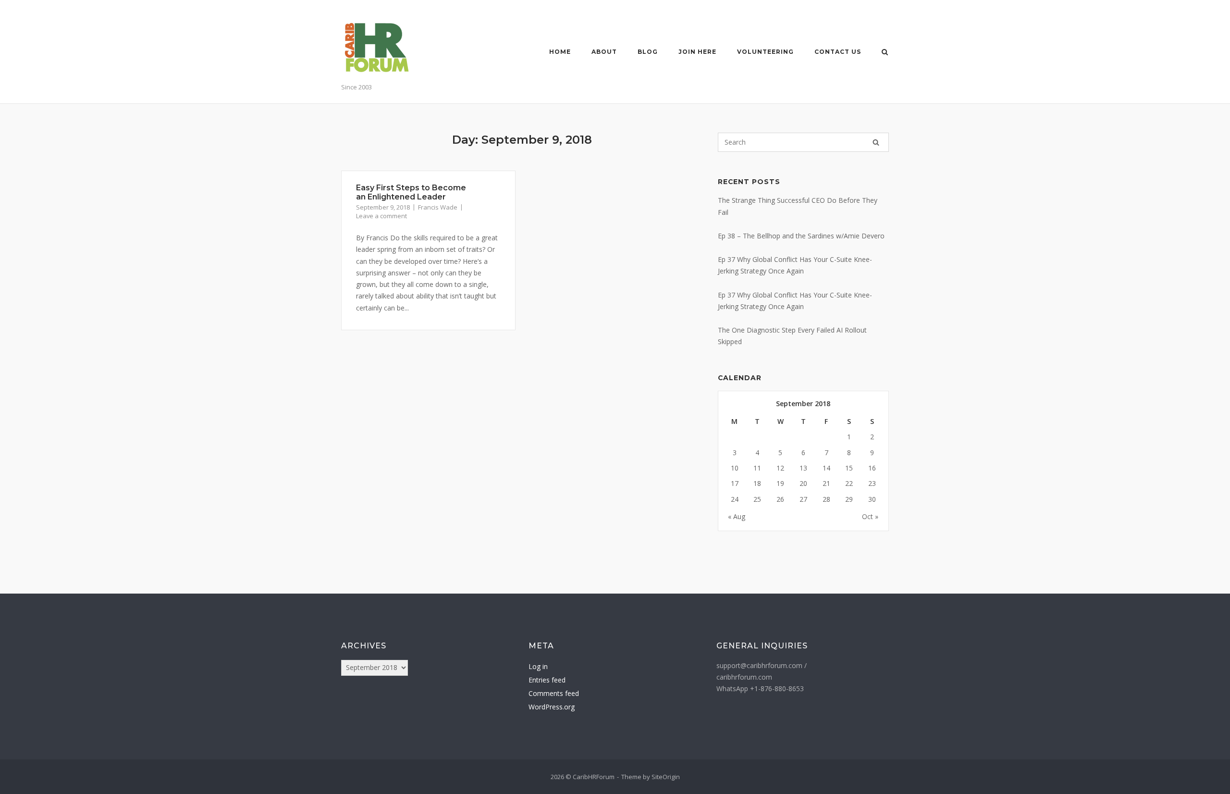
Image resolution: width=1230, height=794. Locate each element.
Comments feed (554, 693)
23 (872, 483)
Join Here (697, 51)
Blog (648, 51)
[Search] (876, 142)
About (604, 51)
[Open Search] (885, 53)
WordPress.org (552, 706)
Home (560, 51)
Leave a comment (381, 215)
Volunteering (765, 51)
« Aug (736, 516)
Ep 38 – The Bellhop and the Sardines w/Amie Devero (801, 235)
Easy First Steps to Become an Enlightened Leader (411, 192)
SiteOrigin (666, 776)
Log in (538, 666)
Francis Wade (437, 207)
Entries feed (547, 679)
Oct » (870, 516)
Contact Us (837, 51)
